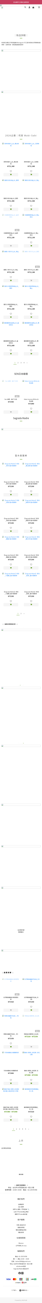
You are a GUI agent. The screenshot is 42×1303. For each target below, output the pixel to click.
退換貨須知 (21, 1227)
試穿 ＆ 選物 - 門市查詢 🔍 (21, 1209)
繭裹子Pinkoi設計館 (21, 1214)
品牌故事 (21, 1204)
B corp (24, 1246)
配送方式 (23, 1225)
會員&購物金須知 (21, 1230)
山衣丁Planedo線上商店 (21, 1212)
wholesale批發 (21, 1266)
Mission (21, 1243)
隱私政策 (21, 1232)
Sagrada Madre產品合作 (21, 1269)
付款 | (18, 1225)
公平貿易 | (19, 1246)
